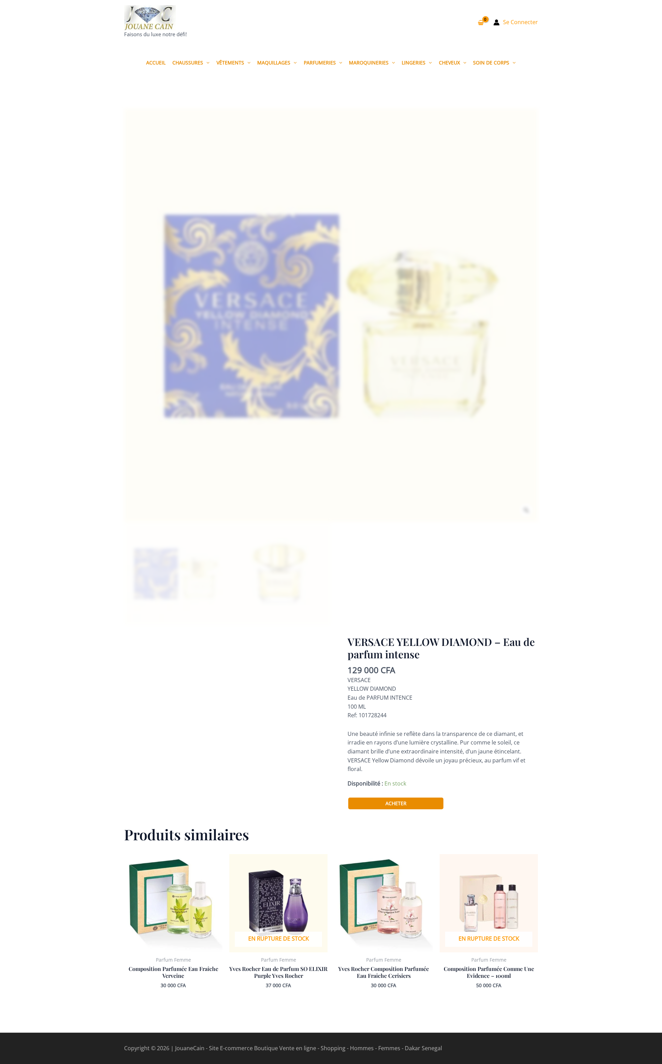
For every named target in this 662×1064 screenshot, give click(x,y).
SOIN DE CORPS (491, 62)
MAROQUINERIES (369, 62)
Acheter (396, 803)
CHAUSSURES (187, 62)
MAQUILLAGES (273, 62)
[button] (206, 62)
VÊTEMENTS (230, 62)
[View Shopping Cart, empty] (481, 22)
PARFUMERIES (320, 62)
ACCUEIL (156, 62)
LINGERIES (413, 62)
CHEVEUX (449, 62)
